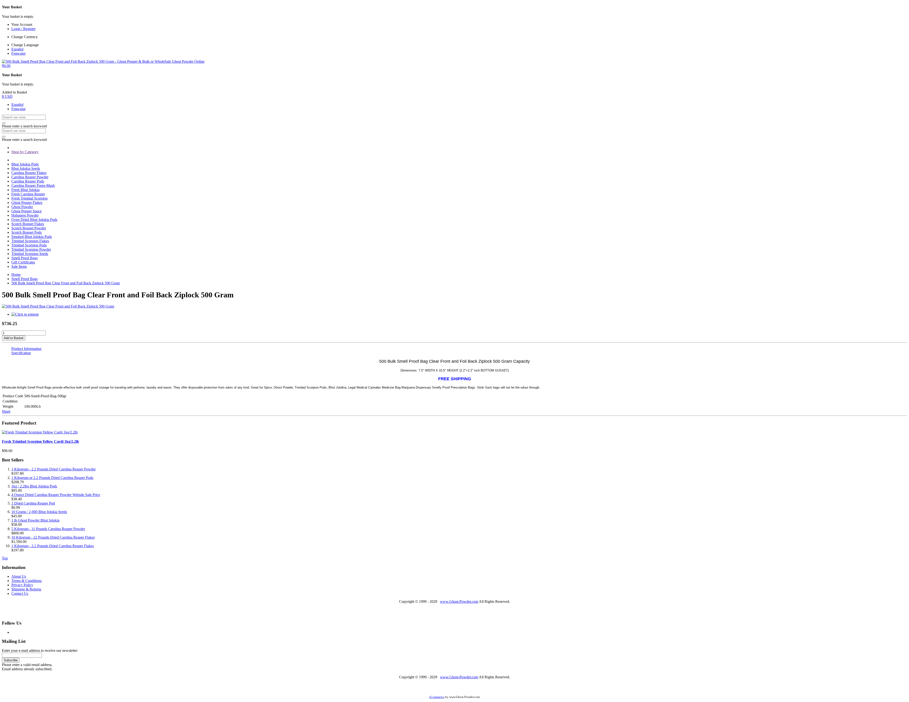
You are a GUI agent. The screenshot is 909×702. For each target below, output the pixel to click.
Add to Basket (13, 338)
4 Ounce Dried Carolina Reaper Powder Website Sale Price (55, 495)
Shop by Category (25, 152)
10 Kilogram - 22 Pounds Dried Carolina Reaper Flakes (53, 537)
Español (17, 49)
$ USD (7, 96)
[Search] (4, 123)
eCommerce (436, 697)
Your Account (21, 24)
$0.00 (6, 66)
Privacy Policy (22, 585)
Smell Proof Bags (24, 258)
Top (5, 558)
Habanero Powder (25, 215)
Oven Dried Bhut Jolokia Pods (34, 220)
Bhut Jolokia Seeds (25, 168)
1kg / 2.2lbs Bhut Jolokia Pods (34, 486)
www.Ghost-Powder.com (459, 601)
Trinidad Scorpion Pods (29, 245)
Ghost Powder (22, 207)
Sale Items (19, 266)
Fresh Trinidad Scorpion (29, 198)
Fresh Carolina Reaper (28, 194)
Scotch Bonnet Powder (28, 228)
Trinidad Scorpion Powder (31, 249)
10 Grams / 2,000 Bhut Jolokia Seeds (39, 512)
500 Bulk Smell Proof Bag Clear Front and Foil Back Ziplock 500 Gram (65, 283)
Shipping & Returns (26, 589)
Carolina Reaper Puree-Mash (33, 185)
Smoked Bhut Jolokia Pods (31, 237)
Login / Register (23, 29)
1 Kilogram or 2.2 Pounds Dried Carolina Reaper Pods (52, 478)
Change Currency (24, 37)
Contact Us (19, 593)
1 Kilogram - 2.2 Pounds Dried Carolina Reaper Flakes (52, 546)
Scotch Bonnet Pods (26, 232)
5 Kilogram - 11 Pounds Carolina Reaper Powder (48, 529)
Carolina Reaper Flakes (28, 173)
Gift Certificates (23, 262)
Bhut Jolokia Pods (25, 164)
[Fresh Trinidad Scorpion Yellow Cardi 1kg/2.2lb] (40, 432)
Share (6, 411)
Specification (21, 353)
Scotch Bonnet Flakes (27, 224)
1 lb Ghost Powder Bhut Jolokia (35, 520)
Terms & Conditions (26, 581)
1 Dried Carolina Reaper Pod (33, 503)
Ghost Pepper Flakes (26, 203)
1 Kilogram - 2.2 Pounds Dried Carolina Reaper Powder (53, 469)
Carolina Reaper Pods (27, 181)
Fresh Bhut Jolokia (25, 190)
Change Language (25, 45)
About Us (18, 576)
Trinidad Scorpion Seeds (29, 254)
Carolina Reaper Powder (29, 177)
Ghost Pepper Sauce (26, 211)
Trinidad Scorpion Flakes (30, 241)
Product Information (26, 349)
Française (18, 53)
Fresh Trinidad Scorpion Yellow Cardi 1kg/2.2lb (40, 441)
